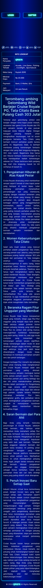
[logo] (21, 11)
